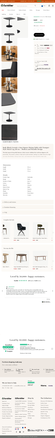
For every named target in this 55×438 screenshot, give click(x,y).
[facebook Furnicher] (16, 432)
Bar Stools (30, 411)
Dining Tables (31, 405)
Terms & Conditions (7, 427)
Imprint (4, 433)
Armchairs (30, 407)
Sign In (49, 6)
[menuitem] (4, 10)
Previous (1, 260)
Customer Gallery (6, 414)
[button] (43, 5)
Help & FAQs (5, 405)
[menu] (27, 12)
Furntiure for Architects (20, 406)
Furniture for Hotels (20, 408)
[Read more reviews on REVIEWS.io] (46, 302)
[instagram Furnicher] (20, 432)
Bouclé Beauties (44, 407)
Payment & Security (7, 431)
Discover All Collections (47, 401)
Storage (30, 418)
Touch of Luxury (44, 405)
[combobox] (27, 6)
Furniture (30, 401)
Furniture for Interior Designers (20, 404)
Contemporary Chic (45, 418)
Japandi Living (44, 411)
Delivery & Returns (6, 407)
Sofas (29, 413)
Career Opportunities (7, 416)
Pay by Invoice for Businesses (19, 421)
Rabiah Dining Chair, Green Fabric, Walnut (40, 238)
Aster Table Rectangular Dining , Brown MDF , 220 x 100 (40, 266)
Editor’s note (11, 141)
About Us (4, 401)
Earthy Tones (44, 403)
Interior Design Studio (20, 416)
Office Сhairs (31, 409)
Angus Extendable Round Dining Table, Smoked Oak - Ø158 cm (21, 266)
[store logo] (7, 5)
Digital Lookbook (6, 418)
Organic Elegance (45, 415)
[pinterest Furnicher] (23, 432)
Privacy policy (5, 429)
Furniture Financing (7, 409)
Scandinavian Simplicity (46, 409)
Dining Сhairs (31, 403)
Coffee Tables (31, 415)
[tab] (27, 12)
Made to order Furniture (21, 414)
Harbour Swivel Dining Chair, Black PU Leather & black (21, 238)
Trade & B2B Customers (21, 401)
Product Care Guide (7, 412)
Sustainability (18, 418)
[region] (27, 291)
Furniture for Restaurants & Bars (21, 411)
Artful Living (44, 413)
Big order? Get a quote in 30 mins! (42, 69)
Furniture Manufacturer (20, 424)
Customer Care (6, 403)
